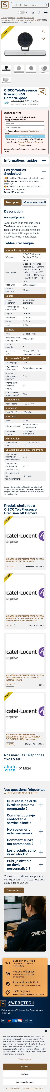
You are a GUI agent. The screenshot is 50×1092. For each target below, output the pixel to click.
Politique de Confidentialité (32, 1088)
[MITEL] (25, 768)
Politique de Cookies (13, 1088)
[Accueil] (4, 4)
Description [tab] (12, 202)
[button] (45, 1031)
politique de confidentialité (27, 131)
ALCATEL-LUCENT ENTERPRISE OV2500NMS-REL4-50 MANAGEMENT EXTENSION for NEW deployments (24, 736)
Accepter (25, 1066)
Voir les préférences (25, 1082)
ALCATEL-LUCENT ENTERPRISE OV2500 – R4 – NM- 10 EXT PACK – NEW (25, 560)
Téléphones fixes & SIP (32, 20)
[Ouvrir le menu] (3, 12)
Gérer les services (24, 1059)
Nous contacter (14, 890)
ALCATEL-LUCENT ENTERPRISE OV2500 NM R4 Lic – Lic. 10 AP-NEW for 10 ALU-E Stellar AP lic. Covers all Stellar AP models (25, 618)
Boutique (11, 18)
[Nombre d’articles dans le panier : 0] (32, 12)
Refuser (25, 1074)
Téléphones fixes (17, 20)
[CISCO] (10, 768)
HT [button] (27, 12)
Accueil (4, 18)
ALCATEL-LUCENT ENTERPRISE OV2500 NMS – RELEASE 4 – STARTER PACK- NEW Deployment (25, 677)
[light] (46, 12)
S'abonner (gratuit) (25, 136)
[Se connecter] (39, 12)
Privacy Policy (24, 142)
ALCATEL (10, 566)
